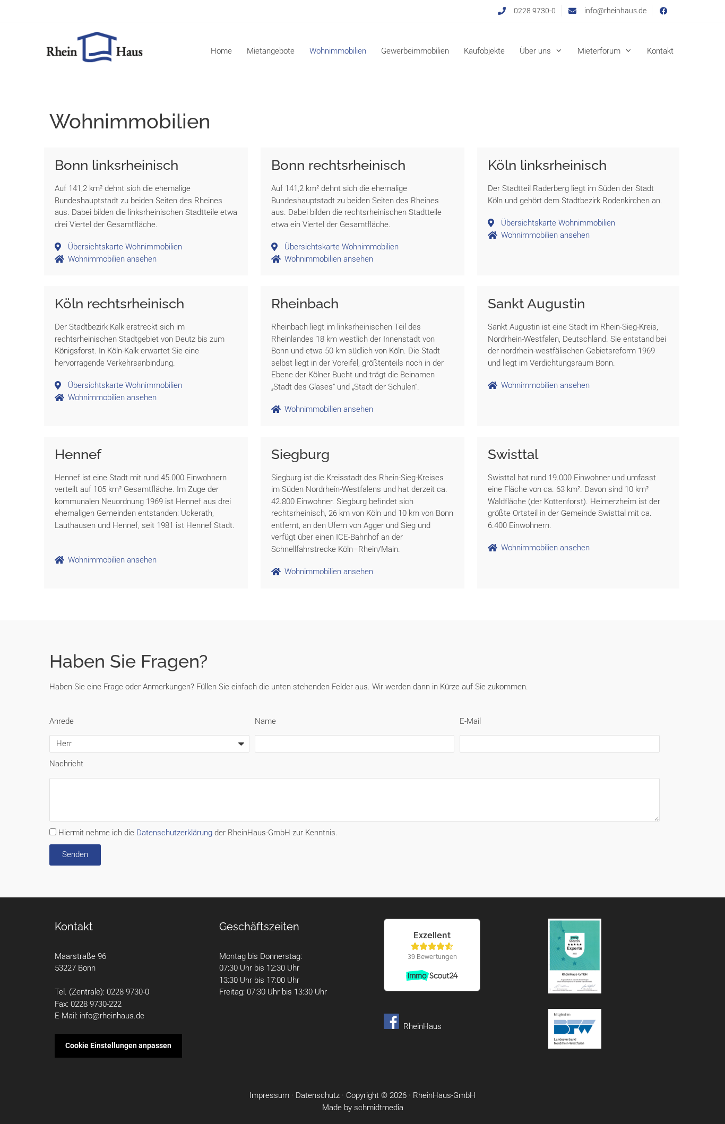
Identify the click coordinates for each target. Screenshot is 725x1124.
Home (221, 51)
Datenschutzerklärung (174, 832)
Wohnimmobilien (337, 51)
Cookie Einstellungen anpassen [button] (118, 1045)
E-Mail (470, 721)
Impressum (269, 1095)
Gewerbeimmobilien (415, 51)
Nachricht (66, 763)
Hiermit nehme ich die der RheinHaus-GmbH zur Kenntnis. (198, 832)
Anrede (61, 721)
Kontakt (660, 51)
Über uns (535, 51)
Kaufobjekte (484, 51)
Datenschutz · (321, 1095)
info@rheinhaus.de (112, 1016)
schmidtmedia (378, 1107)
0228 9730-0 (128, 992)
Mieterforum (598, 51)
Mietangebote (271, 51)
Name (265, 721)
